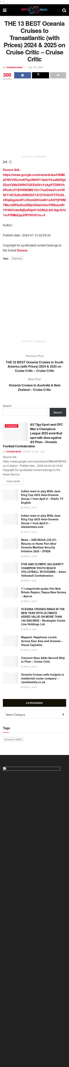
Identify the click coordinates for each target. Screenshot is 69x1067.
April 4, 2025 (30, 532)
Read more (15, 481)
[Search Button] (64, 10)
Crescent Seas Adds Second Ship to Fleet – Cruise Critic (43, 660)
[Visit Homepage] (34, 10)
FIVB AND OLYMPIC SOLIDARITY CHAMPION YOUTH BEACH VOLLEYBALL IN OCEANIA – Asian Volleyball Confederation (43, 569)
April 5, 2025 (32, 451)
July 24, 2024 (35, 67)
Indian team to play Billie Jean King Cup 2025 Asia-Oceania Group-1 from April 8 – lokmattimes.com (41, 521)
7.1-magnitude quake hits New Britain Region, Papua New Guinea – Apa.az (43, 592)
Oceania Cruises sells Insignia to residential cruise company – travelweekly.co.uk (42, 678)
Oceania (17, 258)
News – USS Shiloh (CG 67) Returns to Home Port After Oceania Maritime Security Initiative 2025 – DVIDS (38, 545)
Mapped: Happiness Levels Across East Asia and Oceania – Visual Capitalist (42, 641)
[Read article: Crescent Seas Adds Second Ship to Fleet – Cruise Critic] (10, 661)
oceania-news (14, 67)
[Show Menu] (5, 10)
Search (7, 406)
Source (22, 250)
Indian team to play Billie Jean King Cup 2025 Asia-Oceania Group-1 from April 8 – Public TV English (42, 496)
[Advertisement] (34, 118)
